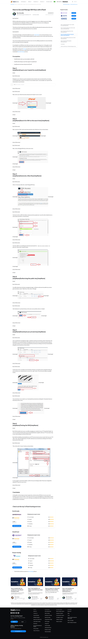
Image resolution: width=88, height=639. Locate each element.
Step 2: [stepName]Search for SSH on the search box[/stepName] (68, 28)
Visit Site (73, 15)
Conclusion (63, 44)
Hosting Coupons (50, 1)
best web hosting (20, 51)
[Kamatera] (64, 16)
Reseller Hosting (48, 629)
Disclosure (35, 623)
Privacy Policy (35, 628)
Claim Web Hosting (36, 621)
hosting (24, 48)
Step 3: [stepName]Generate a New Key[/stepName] (67, 32)
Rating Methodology (66, 4)
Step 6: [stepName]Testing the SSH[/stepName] (66, 41)
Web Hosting (47, 613)
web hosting (36, 34)
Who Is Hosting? (70, 620)
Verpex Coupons (59, 621)
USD (75, 1)
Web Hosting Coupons (60, 611)
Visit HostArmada (16, 525)
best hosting (30, 571)
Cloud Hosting (47, 625)
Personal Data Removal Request (37, 626)
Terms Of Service (36, 630)
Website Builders (48, 631)
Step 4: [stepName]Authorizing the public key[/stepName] (67, 35)
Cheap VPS (47, 623)
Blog (68, 613)
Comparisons (35, 1)
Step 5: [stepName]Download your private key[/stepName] (68, 38)
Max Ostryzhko (20, 13)
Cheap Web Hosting (48, 619)
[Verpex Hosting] (17, 556)
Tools (69, 615)
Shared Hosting (47, 617)
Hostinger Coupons (59, 617)
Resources (42, 1)
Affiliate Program (36, 617)
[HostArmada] (16, 515)
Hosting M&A (17, 631)
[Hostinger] (64, 13)
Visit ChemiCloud (17, 546)
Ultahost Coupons (59, 619)
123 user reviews (17, 560)
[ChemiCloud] (16, 535)
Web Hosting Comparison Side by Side (72, 618)
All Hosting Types (48, 611)
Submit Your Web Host (37, 619)
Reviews (29, 1)
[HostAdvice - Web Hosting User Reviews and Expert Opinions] (15, 1)
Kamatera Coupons (59, 613)
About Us (35, 611)
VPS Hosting (47, 621)
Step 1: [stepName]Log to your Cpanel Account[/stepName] (67, 25)
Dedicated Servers (48, 627)
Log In (22, 621)
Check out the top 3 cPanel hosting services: (68, 46)
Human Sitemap (36, 615)
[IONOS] (64, 18)
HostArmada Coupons (60, 615)
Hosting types (23, 1)
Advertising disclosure (73, 4)
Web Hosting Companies (72, 622)
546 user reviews (16, 539)
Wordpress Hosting (48, 615)
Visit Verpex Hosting (17, 567)
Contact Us (35, 613)
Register (14, 621)
